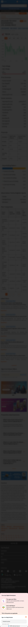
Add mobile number (5, 624)
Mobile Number (6, 621)
